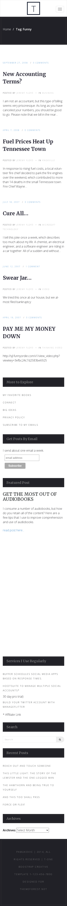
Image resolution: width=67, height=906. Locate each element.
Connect (9, 402)
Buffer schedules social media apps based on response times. (30, 676)
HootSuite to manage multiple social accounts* (32, 688)
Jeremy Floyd (24, 93)
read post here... (13, 530)
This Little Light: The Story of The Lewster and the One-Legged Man (29, 775)
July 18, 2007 (11, 202)
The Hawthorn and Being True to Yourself (28, 787)
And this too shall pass (21, 797)
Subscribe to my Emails (20, 424)
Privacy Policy (14, 417)
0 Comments (41, 62)
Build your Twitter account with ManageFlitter (29, 704)
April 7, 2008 (11, 130)
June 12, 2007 (11, 266)
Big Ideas (9, 410)
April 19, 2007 (12, 317)
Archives (9, 830)
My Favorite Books (17, 395)
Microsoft (48, 224)
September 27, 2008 (15, 62)
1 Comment (33, 266)
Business (48, 93)
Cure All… (15, 213)
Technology (10, 229)
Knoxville (48, 160)
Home (7, 29)
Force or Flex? (14, 804)
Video (46, 289)
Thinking (48, 347)
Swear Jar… (17, 278)
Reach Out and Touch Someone (27, 765)
